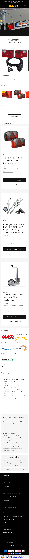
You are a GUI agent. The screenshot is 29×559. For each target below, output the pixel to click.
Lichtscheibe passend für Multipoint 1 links (6, 102)
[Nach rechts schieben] (17, 79)
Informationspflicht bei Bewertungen (12, 497)
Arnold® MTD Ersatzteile (7, 365)
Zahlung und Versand (9, 427)
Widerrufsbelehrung (8, 483)
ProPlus (3, 354)
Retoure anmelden (8, 450)
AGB (4, 479)
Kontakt (5, 504)
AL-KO (2, 342)
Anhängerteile (5, 75)
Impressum (6, 500)
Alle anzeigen (14, 116)
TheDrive (17, 354)
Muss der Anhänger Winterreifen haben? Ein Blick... (14, 380)
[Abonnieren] (23, 469)
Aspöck (16, 342)
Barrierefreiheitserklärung (10, 507)
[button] (3, 6)
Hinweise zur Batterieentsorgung (11, 493)
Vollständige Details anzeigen (11, 185)
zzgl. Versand (11, 168)
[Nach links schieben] (11, 79)
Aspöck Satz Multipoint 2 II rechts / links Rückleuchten (18, 102)
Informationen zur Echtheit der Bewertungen (14, 557)
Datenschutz (6, 486)
